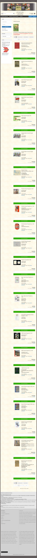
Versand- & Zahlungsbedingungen (5, 520)
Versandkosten (3, 512)
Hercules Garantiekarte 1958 (26, 259)
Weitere (21, 16)
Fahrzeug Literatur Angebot (13, 16)
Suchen (30, 16)
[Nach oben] (34, 556)
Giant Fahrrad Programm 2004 (26, 79)
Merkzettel (32, 1)
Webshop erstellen (15, 554)
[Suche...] (14, 13)
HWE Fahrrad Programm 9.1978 (26, 333)
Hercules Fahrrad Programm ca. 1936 (27, 206)
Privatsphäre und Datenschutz (5, 513)
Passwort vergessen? (5, 30)
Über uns (34, 16)
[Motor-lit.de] (18, 7)
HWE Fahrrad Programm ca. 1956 (27, 350)
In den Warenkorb (24, 58)
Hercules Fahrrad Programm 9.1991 (27, 188)
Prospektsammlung (4, 16)
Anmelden (6, 26)
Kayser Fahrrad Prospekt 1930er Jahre (27, 386)
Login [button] (28, 1)
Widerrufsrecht (3, 523)
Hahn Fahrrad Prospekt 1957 (26, 115)
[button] (24, 1)
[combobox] (20, 37)
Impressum (2, 515)
